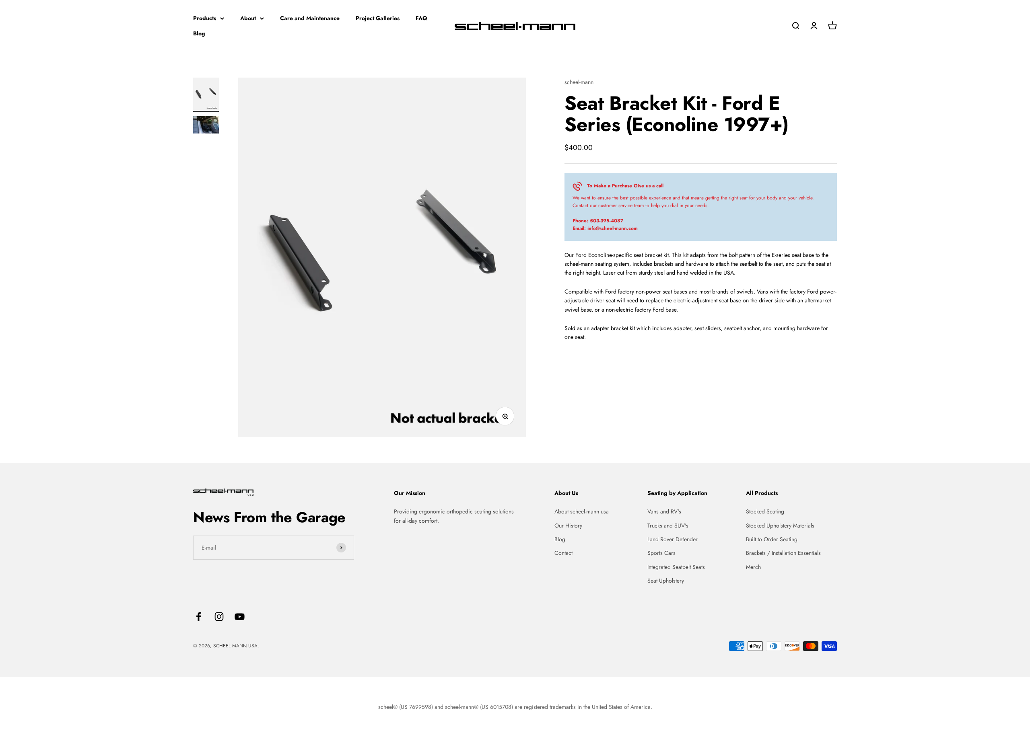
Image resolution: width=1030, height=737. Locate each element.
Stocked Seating (765, 511)
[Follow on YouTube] (239, 616)
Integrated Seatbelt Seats (676, 567)
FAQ (421, 18)
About (248, 18)
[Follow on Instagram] (219, 616)
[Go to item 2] (206, 126)
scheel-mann (578, 82)
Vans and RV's (664, 511)
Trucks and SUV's (667, 525)
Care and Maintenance (310, 18)
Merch (753, 567)
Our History (568, 525)
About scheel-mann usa (581, 511)
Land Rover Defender (672, 539)
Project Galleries (378, 18)
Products (204, 18)
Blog (199, 33)
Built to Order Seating (771, 539)
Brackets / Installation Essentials (783, 553)
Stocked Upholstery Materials (780, 525)
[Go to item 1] (206, 95)
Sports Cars (661, 553)
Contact (563, 553)
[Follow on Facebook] (198, 616)
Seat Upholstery (665, 581)
